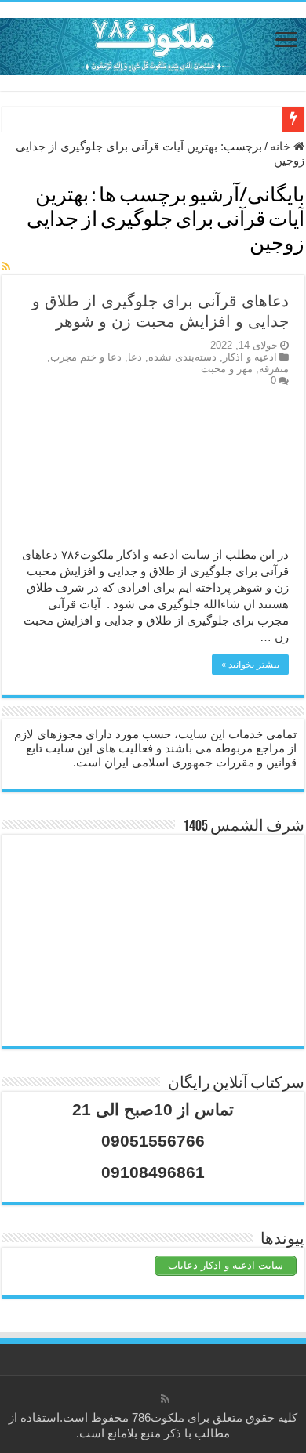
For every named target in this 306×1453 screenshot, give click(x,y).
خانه (281, 146)
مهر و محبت (227, 369)
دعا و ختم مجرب (86, 357)
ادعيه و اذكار (250, 357)
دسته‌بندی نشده (182, 357)
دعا (135, 357)
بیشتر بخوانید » (250, 664)
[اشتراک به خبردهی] (6, 266)
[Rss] (165, 1399)
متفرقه (274, 369)
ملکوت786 (158, 1417)
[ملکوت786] (153, 44)
